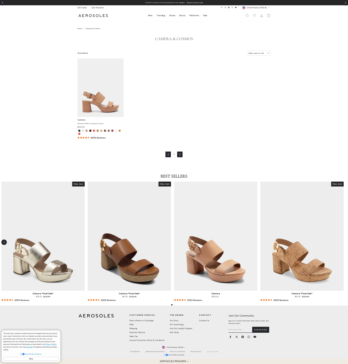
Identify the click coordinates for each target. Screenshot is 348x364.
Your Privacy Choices (176, 355)
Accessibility (135, 351)
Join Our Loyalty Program (181, 328)
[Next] (345, 2)
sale (205, 15)
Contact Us (204, 320)
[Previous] (2, 2)
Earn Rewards (98, 7)
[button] (174, 361)
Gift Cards (82, 7)
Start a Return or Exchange (141, 320)
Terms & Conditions (177, 351)
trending (160, 15)
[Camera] (79, 130)
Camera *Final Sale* (43, 293)
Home (79, 28)
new (150, 15)
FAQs (131, 324)
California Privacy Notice (154, 351)
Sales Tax (133, 336)
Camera (215, 293)
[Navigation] (174, 2)
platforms (194, 15)
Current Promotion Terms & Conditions (147, 340)
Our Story (174, 320)
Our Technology (177, 324)
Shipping (133, 328)
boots (182, 15)
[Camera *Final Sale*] (94, 130)
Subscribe (260, 330)
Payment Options (137, 332)
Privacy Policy (195, 351)
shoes (172, 15)
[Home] (93, 15)
